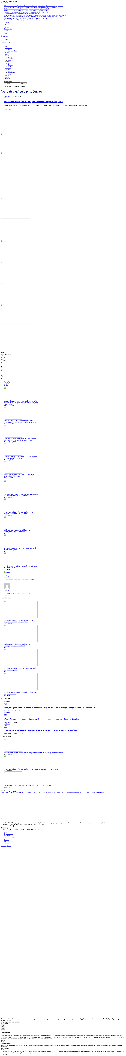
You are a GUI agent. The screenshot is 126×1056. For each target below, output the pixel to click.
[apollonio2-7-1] (15, 218)
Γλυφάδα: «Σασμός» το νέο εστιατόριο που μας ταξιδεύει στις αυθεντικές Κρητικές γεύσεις (20, 457)
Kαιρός (2, 792)
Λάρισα (53, 792)
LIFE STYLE (8, 68)
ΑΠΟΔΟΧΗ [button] (15, 1022)
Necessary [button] (3, 1040)
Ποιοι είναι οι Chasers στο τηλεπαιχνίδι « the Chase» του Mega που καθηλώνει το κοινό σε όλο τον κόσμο (20, 439)
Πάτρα (57, 792)
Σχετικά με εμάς (8, 834)
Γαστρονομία (11, 72)
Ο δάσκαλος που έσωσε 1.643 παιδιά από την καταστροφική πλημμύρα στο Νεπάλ (26, 9)
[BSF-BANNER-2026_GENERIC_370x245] (16, 303)
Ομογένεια (8, 78)
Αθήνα (6, 792)
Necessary (5, 1042)
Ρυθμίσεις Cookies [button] (6, 1022)
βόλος (102, 792)
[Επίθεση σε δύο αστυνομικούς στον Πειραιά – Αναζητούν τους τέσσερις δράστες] (13, 546)
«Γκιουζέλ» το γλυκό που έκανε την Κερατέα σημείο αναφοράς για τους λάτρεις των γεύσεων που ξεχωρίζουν (20, 421)
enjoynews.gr (16, 829)
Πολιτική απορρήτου (9, 837)
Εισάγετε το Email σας (7, 826)
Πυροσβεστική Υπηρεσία (72, 792)
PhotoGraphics (36, 829)
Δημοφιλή (7, 382)
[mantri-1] (15, 239)
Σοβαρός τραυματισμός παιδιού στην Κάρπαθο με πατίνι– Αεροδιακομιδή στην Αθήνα (27, 18)
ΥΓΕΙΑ (6, 54)
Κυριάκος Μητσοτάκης (45, 792)
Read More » (9, 109)
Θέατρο (10, 66)
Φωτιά (98, 792)
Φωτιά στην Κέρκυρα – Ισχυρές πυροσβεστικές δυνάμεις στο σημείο (23, 19)
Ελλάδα (10, 57)
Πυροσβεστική (62, 792)
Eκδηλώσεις (11, 63)
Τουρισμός (10, 60)
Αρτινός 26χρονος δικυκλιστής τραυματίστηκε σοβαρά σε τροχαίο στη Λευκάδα (26, 12)
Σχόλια (6, 385)
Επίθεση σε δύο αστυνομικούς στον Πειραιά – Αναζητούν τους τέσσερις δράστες (26, 10)
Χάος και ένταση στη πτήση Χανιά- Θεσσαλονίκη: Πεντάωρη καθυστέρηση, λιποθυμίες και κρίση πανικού (33, 6)
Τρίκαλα (88, 792)
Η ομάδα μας (7, 835)
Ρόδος (79, 792)
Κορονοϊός (33, 792)
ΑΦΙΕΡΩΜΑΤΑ (8, 48)
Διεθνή (7, 77)
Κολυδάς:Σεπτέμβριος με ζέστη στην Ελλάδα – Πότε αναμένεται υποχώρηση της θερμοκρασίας (30, 7)
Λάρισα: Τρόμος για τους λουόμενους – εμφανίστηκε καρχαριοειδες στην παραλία (19, 475)
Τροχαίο (93, 792)
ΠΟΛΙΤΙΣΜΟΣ (8, 61)
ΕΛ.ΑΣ (12, 792)
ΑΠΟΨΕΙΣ (7, 52)
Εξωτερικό (10, 58)
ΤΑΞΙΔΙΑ (7, 55)
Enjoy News (7, 96)
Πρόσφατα (7, 383)
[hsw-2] (16, 282)
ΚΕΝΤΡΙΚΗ (4, 86)
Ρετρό (9, 49)
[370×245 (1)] (16, 173)
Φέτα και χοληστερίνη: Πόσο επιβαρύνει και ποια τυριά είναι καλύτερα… (24, 13)
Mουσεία (10, 65)
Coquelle (6, 590)
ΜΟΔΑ (10, 69)
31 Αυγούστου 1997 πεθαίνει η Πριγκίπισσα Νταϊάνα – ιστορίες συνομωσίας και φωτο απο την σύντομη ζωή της (35, 15)
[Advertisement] (19, 186)
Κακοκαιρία (28, 792)
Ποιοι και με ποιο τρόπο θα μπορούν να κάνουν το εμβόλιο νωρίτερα (33, 101)
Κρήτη (37, 792)
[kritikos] (16, 151)
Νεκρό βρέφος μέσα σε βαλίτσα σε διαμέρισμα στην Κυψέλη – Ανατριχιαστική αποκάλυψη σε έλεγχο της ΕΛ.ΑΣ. (35, 16)
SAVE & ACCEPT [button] (6, 1054)
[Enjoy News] (5, 36)
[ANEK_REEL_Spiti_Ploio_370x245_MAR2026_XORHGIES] (15, 323)
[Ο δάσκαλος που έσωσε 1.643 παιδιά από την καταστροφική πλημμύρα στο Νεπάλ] (13, 528)
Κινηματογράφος (12, 51)
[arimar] (16, 261)
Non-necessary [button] (5, 1048)
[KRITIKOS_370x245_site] (16, 132)
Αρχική (6, 832)
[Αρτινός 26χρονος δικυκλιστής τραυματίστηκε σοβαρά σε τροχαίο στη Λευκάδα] (13, 564)
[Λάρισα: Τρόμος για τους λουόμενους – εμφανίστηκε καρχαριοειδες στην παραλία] (13, 473)
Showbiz (10, 71)
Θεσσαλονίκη (20, 792)
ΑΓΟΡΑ (10, 74)
